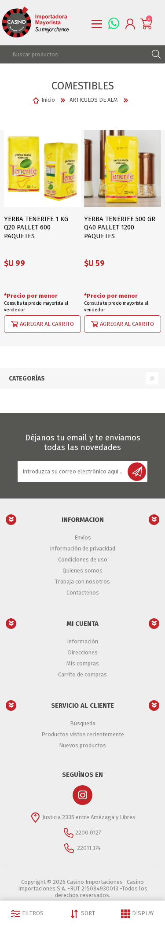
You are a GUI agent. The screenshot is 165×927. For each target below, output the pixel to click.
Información (82, 641)
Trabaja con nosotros (82, 581)
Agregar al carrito (47, 323)
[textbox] (74, 54)
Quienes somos (82, 570)
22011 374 (88, 847)
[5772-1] (122, 168)
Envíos (82, 537)
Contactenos (82, 592)
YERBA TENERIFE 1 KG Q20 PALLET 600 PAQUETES (36, 227)
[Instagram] (82, 795)
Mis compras (82, 663)
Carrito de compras (82, 674)
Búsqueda (82, 723)
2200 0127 (88, 832)
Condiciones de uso (82, 559)
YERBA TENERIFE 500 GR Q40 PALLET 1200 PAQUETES (119, 227)
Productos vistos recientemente (82, 734)
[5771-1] (42, 168)
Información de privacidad (82, 548)
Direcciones (83, 652)
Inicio (48, 99)
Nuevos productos (82, 745)
